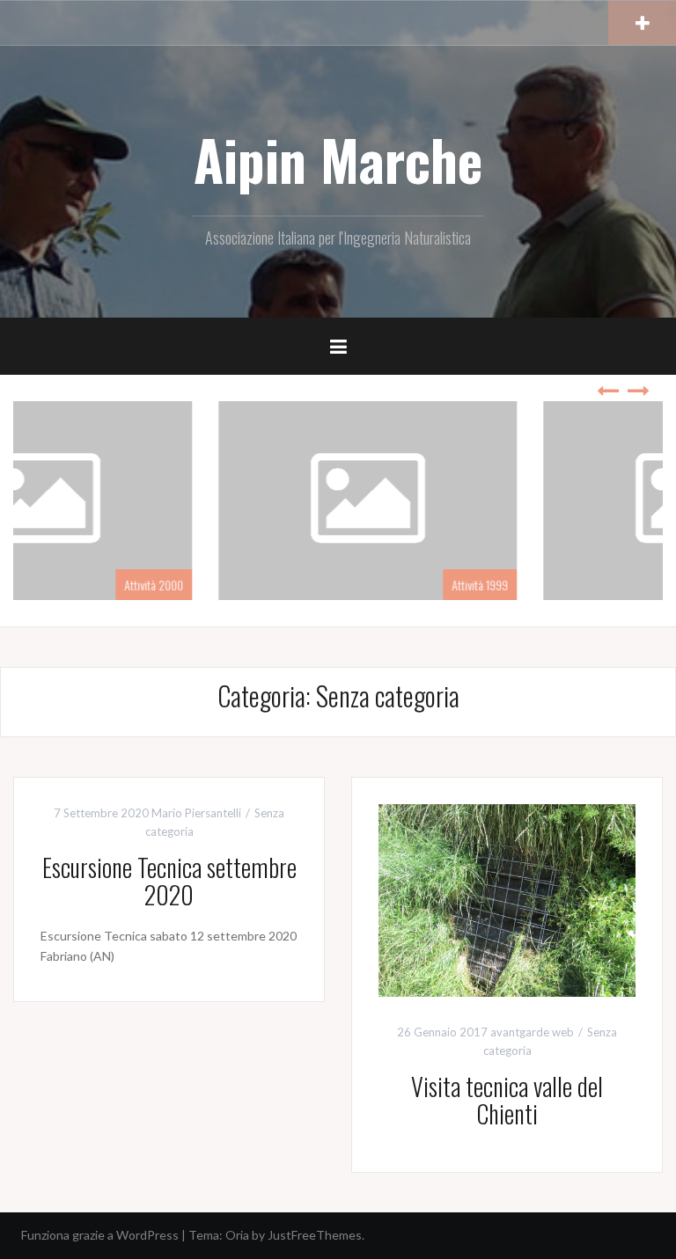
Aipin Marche (338, 159)
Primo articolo (621, 584)
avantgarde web (532, 1032)
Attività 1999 (298, 584)
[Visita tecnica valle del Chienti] (507, 898)
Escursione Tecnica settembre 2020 (169, 880)
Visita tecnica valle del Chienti (507, 1099)
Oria (237, 1234)
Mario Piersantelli (196, 813)
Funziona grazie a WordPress (100, 1234)
